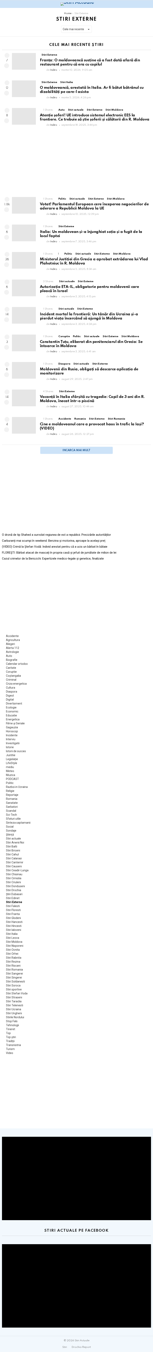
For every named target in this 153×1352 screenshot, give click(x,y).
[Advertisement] (76, 163)
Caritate (11, 667)
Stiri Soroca (13, 985)
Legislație (12, 759)
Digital (10, 699)
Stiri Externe (49, 55)
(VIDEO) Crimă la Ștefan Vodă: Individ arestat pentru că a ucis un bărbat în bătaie (54, 546)
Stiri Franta (13, 914)
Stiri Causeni (14, 866)
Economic (12, 711)
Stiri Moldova (114, 110)
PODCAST (12, 779)
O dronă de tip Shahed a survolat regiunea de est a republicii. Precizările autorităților (56, 535)
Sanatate (12, 802)
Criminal (11, 679)
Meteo (10, 771)
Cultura (10, 687)
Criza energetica (16, 683)
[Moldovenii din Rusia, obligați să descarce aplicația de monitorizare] (24, 370)
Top (8, 1033)
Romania (80, 419)
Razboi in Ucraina (17, 786)
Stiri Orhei (12, 953)
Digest (10, 695)
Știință (10, 834)
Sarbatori (12, 806)
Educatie (11, 715)
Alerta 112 (12, 647)
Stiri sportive (14, 989)
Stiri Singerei (14, 977)
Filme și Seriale (15, 723)
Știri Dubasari (14, 894)
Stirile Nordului (15, 1017)
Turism (10, 1049)
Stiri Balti (11, 846)
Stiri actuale (75, 110)
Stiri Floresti (13, 910)
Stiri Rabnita (13, 957)
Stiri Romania (116, 419)
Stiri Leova (12, 937)
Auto (61, 110)
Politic (62, 199)
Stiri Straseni (14, 997)
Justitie (10, 755)
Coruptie (64, 336)
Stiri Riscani (13, 965)
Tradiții (10, 1041)
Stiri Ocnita (13, 949)
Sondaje (11, 830)
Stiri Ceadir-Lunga (17, 870)
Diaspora (64, 364)
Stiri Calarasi (14, 858)
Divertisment (14, 703)
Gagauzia (12, 727)
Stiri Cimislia (13, 878)
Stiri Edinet (13, 898)
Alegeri (10, 644)
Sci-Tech (11, 814)
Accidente (64, 419)
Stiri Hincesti (14, 925)
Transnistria (13, 1045)
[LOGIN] (148, 4)
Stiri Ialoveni (13, 929)
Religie (10, 790)
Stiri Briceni (13, 850)
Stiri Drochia (13, 890)
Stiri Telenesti (14, 1005)
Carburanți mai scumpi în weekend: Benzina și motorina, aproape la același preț (53, 540)
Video (9, 1053)
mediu (10, 767)
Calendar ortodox (17, 663)
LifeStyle (11, 763)
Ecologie (11, 707)
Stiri (64, 1347)
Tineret (10, 1029)
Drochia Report (81, 1347)
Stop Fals (12, 1021)
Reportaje (12, 794)
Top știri (11, 1037)
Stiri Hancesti (14, 922)
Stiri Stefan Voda (16, 993)
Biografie (11, 659)
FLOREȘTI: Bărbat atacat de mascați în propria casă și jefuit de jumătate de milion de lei (59, 552)
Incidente (12, 735)
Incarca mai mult (76, 450)
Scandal (11, 810)
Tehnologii (12, 1025)
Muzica (10, 775)
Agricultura (13, 640)
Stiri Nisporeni (14, 945)
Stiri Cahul (12, 854)
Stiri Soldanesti (15, 981)
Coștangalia (13, 675)
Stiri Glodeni (13, 918)
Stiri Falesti (13, 906)
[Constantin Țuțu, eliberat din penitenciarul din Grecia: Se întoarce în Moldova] (24, 343)
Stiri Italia (66, 82)
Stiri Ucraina (13, 1009)
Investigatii (13, 743)
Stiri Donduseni (15, 886)
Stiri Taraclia (14, 1001)
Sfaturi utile (13, 818)
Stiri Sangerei (14, 973)
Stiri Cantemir (14, 862)
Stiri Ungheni (14, 1013)
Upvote (7, 55)
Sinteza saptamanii (18, 822)
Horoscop (12, 731)
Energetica (13, 719)
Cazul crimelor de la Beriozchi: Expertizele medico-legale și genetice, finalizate (53, 558)
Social (10, 826)
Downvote (6, 65)
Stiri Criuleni (13, 882)
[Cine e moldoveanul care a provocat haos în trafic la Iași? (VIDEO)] (24, 425)
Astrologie (12, 651)
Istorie (10, 747)
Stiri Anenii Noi (15, 842)
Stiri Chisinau (14, 874)
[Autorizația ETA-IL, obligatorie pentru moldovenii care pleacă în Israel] (24, 288)
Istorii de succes (16, 751)
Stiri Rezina (13, 961)
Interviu (10, 739)
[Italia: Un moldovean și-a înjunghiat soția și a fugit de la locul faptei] (24, 233)
